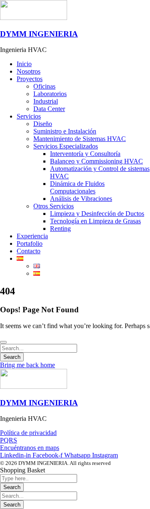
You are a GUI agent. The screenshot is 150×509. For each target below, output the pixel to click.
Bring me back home (27, 364)
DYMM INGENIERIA (39, 34)
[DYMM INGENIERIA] (33, 17)
